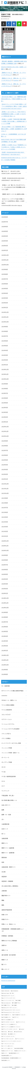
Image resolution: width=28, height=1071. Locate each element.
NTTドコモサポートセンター (9, 1022)
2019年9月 (5, 612)
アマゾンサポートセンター (8, 1038)
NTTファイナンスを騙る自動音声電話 (12, 690)
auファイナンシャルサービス (9, 998)
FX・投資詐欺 (6, 686)
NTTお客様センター (7, 1017)
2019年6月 (5, 626)
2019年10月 (5, 607)
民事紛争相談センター (14, 1053)
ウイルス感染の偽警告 (8, 705)
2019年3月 (5, 641)
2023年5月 (5, 403)
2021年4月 (5, 522)
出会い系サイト (6, 805)
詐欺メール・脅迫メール (9, 924)
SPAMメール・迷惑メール (9, 700)
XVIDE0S (5, 1034)
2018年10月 (5, 665)
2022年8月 (5, 445)
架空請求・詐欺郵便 (7, 881)
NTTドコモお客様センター (8, 1019)
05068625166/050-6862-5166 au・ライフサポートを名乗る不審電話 (14, 159)
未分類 (3, 872)
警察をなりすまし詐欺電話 (9, 940)
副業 (3, 810)
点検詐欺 (4, 891)
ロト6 (3, 781)
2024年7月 (5, 336)
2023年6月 (5, 398)
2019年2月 (5, 645)
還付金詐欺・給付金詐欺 (9, 955)
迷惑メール (5, 950)
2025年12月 (5, 255)
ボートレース (5, 757)
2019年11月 (5, 603)
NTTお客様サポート (7, 1014)
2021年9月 (5, 498)
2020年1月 (5, 593)
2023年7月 (5, 393)
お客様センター (12, 1034)
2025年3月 (5, 298)
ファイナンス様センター (8, 1048)
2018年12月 (5, 655)
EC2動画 (18, 1000)
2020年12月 (5, 541)
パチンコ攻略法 (6, 738)
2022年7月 (5, 450)
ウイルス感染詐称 (7, 710)
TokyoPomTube (18, 1031)
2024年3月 (5, 355)
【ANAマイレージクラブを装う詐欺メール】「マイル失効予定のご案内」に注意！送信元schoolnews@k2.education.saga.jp (14, 106)
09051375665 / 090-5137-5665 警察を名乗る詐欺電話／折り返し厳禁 (13, 140)
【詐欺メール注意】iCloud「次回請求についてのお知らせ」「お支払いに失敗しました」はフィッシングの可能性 (14, 147)
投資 (3, 862)
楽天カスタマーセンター (21, 1050)
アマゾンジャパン (20, 1038)
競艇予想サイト (6, 895)
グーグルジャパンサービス (8, 1043)
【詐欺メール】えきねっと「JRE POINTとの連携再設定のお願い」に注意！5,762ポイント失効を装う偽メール (13, 114)
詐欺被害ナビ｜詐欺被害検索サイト (15, 1067)
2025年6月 (5, 283)
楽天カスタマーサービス (8, 1050)
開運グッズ (5, 959)
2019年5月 (5, 631)
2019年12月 (5, 598)
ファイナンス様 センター (8, 1046)
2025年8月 (5, 274)
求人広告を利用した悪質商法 (10, 886)
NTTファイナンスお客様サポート (10, 1024)
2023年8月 (5, 388)
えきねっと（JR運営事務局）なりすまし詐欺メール (13, 135)
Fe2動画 (14, 1005)
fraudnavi (16, 80)
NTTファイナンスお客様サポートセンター (11, 1026)
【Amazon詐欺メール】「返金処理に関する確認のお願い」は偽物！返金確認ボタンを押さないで (14, 129)
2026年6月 (5, 226)
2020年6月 (5, 569)
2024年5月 (5, 345)
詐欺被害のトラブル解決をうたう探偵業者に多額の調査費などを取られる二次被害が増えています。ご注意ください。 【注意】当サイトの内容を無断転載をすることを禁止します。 (14, 8)
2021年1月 (5, 536)
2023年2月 (5, 417)
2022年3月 (5, 469)
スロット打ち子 (6, 714)
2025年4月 (5, 293)
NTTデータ (16, 1017)
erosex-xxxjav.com (6, 1002)
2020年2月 (5, 588)
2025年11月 (5, 260)
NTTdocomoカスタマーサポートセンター (11, 1012)
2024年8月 (5, 331)
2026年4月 (5, 236)
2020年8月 (5, 560)
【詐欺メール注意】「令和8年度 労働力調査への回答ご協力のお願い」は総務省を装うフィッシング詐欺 (14, 121)
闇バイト (4, 964)
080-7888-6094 (6, 990)
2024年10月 (5, 322)
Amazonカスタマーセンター (9, 995)
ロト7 (3, 786)
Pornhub (22, 1029)
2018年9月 (5, 669)
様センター (5, 1053)
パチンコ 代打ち (6, 733)
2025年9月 (5, 269)
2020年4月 (5, 579)
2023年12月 (5, 369)
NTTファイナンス (21, 1022)
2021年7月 (5, 507)
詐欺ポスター (5, 919)
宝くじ (3, 833)
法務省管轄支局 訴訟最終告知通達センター (12, 1058)
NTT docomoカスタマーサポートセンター (11, 1010)
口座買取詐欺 (5, 824)
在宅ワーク (5, 829)
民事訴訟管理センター (7, 1055)
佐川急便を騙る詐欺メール (9, 800)
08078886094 (15, 990)
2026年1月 (5, 250)
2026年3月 (5, 241)
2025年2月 (5, 302)
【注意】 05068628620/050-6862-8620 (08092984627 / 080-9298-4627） (13, 153)
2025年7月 (5, 279)
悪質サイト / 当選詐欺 (8, 848)
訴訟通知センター (6, 1060)
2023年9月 (5, 384)
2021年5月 (5, 517)
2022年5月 (5, 460)
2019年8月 (5, 617)
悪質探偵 (4, 857)
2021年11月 (5, 488)
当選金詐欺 (5, 838)
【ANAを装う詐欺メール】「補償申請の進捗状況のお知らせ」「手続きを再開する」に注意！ (13, 99)
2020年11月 (5, 545)
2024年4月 (5, 350)
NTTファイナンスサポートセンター (10, 1029)
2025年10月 (5, 264)
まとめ (3, 767)
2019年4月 (5, 636)
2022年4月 (5, 464)
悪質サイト (5, 843)
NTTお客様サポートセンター (20, 1014)
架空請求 (4, 876)
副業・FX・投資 (6, 814)
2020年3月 (5, 584)
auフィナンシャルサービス (8, 1000)
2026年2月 (5, 245)
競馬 (3, 905)
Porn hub (5, 1031)
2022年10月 (5, 436)
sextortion (4, 695)
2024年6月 (5, 341)
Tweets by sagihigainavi (8, 980)
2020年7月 (5, 565)
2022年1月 (5, 479)
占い (3, 819)
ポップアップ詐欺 (7, 762)
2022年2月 (5, 474)
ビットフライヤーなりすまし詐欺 (11, 743)
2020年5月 (5, 574)
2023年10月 (5, 379)
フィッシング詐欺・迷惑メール (10, 752)
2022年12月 (5, 426)
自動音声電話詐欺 (7, 910)
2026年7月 (5, 222)
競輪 (3, 900)
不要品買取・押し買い (8, 795)
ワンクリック (5, 791)
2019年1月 (5, 650)
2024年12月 (5, 312)
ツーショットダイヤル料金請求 (10, 729)
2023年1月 (5, 422)
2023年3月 (5, 412)
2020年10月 (5, 550)
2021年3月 (5, 526)
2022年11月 (5, 431)
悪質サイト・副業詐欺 (8, 852)
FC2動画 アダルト (6, 1005)
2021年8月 (5, 503)
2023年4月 (5, 407)
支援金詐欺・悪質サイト (9, 867)
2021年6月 (5, 512)
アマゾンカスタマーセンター (9, 1036)
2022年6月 (5, 455)
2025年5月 (5, 288)
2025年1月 (5, 307)
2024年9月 (5, 326)
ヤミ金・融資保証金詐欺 (9, 776)
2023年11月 (5, 374)
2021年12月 (5, 484)
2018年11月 (5, 660)
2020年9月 (5, 555)
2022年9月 (5, 441)
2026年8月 (5, 217)
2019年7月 (5, 622)
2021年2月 (5, 531)
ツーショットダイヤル (8, 724)
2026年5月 (5, 231)
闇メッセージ (5, 969)
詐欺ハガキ (5, 914)
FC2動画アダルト (17, 1002)
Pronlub (11, 1031)
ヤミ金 (3, 772)
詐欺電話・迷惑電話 (7, 936)
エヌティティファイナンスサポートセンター (12, 1041)
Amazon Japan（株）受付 (8, 993)
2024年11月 (5, 317)
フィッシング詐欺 (7, 748)
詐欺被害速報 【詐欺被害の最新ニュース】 (13, 930)
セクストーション (7, 719)
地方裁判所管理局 (19, 1048)
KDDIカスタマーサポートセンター (10, 1007)
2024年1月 (5, 364)
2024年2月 (5, 360)
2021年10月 (5, 493)
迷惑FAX (4, 945)
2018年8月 (5, 674)
